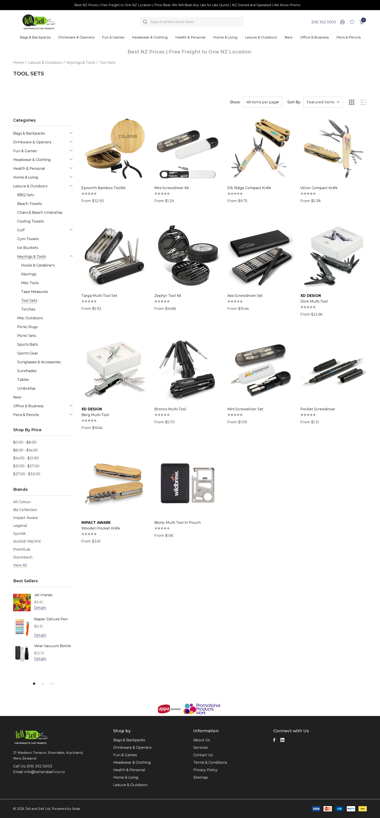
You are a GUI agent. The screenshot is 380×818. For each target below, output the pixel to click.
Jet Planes (43, 595)
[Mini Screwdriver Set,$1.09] (260, 370)
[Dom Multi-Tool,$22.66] (333, 256)
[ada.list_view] (364, 102)
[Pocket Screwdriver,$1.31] (333, 370)
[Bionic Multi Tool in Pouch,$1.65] (187, 483)
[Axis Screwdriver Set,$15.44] (260, 256)
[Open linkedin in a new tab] (282, 741)
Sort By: (294, 102)
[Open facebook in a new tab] (274, 741)
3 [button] (52, 684)
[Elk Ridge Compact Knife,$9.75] (260, 148)
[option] (43, 631)
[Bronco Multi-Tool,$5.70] (187, 370)
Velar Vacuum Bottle (52, 646)
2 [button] (43, 684)
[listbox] (323, 102)
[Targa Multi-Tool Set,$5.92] (114, 256)
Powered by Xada (66, 809)
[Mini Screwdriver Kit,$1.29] (187, 148)
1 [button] (34, 684)
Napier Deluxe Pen (51, 619)
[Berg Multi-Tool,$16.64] (114, 370)
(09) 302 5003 (323, 22)
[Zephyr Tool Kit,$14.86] (187, 256)
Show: (235, 102)
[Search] (145, 22)
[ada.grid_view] (351, 102)
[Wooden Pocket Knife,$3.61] (114, 483)
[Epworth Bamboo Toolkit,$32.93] (114, 148)
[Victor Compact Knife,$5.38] (333, 148)
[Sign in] (342, 22)
